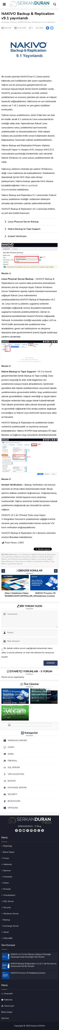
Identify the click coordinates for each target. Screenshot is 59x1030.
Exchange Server (11, 926)
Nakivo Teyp (49, 561)
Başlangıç (7, 846)
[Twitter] (20, 830)
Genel (6, 932)
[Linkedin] (35, 830)
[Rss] (42, 830)
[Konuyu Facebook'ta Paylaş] (47, 28)
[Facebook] (16, 830)
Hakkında (7, 864)
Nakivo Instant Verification (42, 557)
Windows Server (11, 913)
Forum (6, 858)
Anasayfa (5, 22)
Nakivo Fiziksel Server (23, 557)
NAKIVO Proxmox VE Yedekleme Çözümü (45, 594)
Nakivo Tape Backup (35, 561)
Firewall (7, 889)
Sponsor (7, 870)
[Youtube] (23, 830)
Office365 (7, 938)
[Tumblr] (38, 830)
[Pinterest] (27, 830)
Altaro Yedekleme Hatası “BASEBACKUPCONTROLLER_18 (16, 594)
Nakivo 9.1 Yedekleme (22, 554)
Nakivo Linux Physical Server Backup (15, 559)
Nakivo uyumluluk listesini (12, 564)
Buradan (14, 537)
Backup (14, 22)
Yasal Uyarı (9, 1006)
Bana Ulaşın (8, 852)
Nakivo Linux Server (39, 559)
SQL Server (8, 901)
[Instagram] (31, 830)
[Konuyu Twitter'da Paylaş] (52, 28)
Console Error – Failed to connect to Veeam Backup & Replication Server (14, 707)
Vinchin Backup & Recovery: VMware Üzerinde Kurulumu (41, 691)
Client (6, 882)
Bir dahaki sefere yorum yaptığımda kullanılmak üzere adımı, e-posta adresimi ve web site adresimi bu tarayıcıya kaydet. (27, 652)
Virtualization (9, 895)
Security (7, 907)
